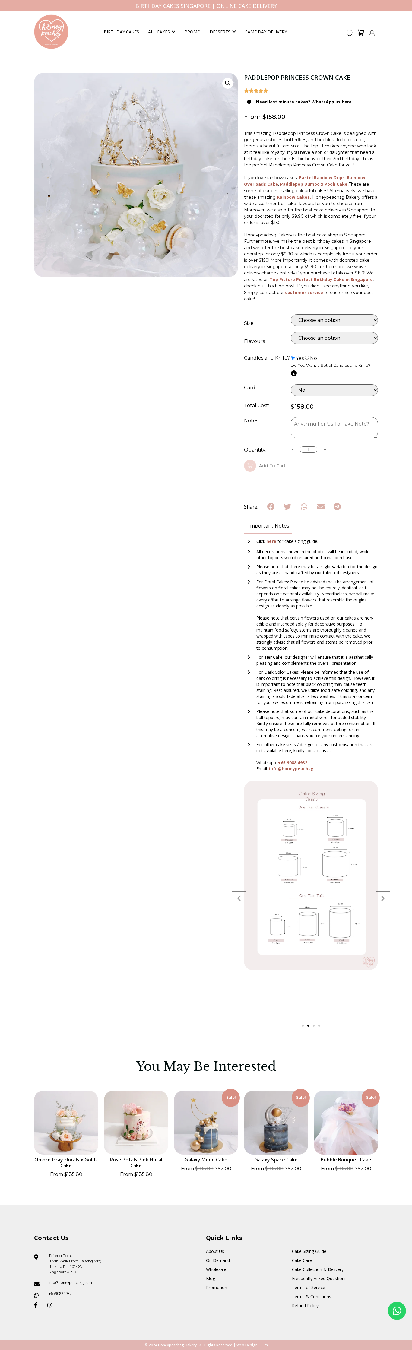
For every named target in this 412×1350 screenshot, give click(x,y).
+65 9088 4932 (292, 762)
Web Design (247, 1345)
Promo (193, 32)
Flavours (254, 341)
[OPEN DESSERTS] (234, 32)
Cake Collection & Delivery (318, 1269)
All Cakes (159, 32)
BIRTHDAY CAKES (121, 32)
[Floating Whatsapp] (397, 1311)
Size (249, 323)
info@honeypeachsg (291, 769)
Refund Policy (305, 1305)
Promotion (216, 1287)
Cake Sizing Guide (309, 1251)
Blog (210, 1278)
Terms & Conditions (311, 1296)
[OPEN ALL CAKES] (173, 32)
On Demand (218, 1260)
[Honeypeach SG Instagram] (51, 1305)
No (313, 358)
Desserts (220, 32)
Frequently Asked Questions (319, 1278)
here (271, 541)
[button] (350, 34)
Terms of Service (308, 1287)
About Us (215, 1251)
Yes (300, 358)
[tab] (268, 526)
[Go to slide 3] (314, 1026)
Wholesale (216, 1269)
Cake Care (302, 1260)
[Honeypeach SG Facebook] (38, 1305)
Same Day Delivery (266, 32)
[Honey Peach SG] (51, 31)
